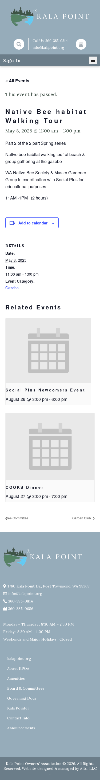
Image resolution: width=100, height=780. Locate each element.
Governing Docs (21, 698)
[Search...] (19, 44)
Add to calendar (32, 223)
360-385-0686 (20, 608)
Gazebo (12, 287)
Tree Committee (16, 518)
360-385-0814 (56, 41)
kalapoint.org (19, 658)
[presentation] (48, 350)
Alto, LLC (88, 768)
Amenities (16, 678)
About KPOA (18, 668)
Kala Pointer (18, 708)
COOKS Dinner (25, 487)
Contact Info (18, 718)
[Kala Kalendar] (81, 44)
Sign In (12, 60)
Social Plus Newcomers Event (45, 390)
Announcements (21, 728)
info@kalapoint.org (48, 47)
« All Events (17, 80)
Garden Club (82, 518)
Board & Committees (26, 688)
